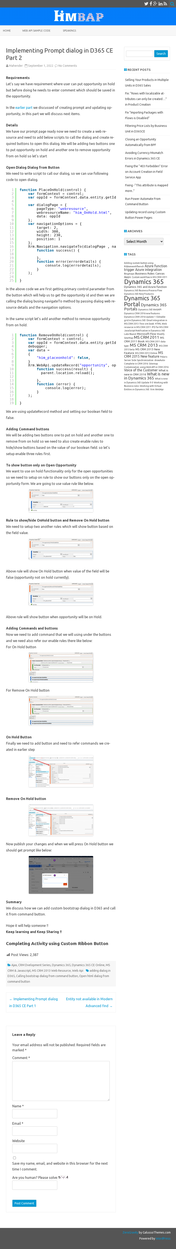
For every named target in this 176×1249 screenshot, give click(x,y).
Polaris (163, 356)
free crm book (147, 323)
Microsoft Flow (146, 333)
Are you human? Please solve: (35, 1177)
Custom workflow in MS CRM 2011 (149, 277)
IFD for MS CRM (160, 327)
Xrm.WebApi (157, 389)
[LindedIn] (160, 3)
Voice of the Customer (141, 370)
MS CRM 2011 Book (144, 339)
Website (18, 1141)
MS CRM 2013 (144, 345)
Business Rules (145, 273)
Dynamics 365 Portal (142, 301)
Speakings (69, 30)
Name (18, 1106)
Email (17, 1123)
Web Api (77, 970)
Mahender (16, 65)
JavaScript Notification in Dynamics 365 (144, 330)
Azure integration (148, 270)
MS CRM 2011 (146, 337)
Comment (21, 1058)
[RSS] (165, 3)
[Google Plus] (155, 3)
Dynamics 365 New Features (139, 294)
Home (7, 30)
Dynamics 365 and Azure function (145, 286)
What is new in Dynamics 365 (146, 376)
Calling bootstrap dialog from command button (47, 976)
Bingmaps (129, 273)
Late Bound (130, 334)
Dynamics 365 (61, 965)
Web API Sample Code (36, 30)
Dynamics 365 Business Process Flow (143, 290)
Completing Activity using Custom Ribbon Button (57, 943)
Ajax (14, 965)
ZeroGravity (130, 1232)
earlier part (24, 107)
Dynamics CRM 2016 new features (142, 313)
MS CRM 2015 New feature (143, 354)
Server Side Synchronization (138, 360)
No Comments (67, 65)
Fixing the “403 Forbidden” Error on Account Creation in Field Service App (146, 171)
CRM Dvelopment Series (34, 965)
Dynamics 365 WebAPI (149, 309)
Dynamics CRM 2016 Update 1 (140, 317)
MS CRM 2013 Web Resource (51, 970)
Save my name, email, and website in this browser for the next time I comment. (60, 1166)
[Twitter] (146, 3)
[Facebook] (151, 3)
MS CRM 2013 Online (146, 353)
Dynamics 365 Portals (145, 306)
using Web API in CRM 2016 (154, 367)
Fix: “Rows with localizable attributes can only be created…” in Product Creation (146, 99)
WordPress (163, 1238)
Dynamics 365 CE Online (88, 965)
